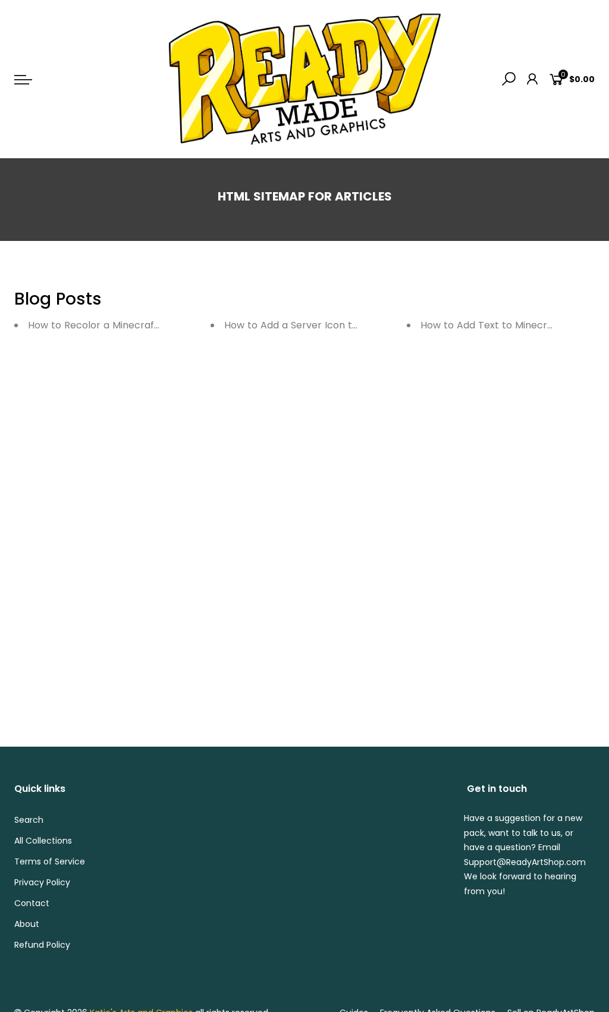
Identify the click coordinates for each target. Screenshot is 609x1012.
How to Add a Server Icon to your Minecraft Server (344, 325)
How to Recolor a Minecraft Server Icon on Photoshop (156, 325)
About (26, 924)
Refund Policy (42, 945)
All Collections (43, 841)
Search (28, 820)
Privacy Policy (42, 882)
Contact (31, 903)
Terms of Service (49, 861)
